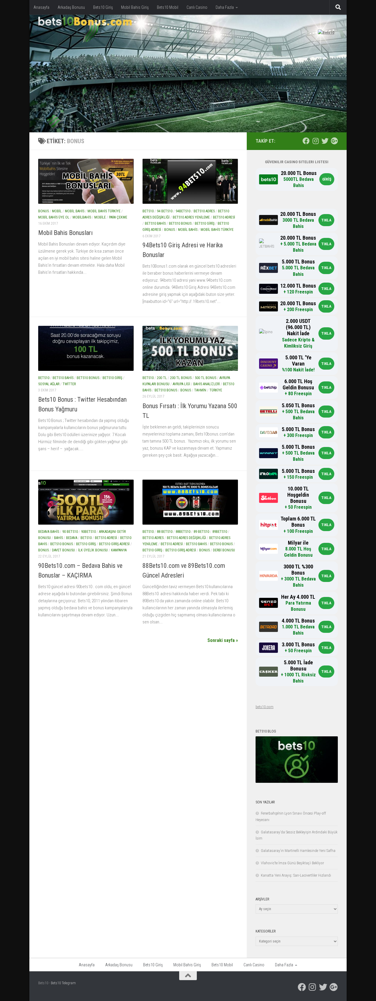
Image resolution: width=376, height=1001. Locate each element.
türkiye (215, 390)
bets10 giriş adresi (114, 544)
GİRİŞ (326, 179)
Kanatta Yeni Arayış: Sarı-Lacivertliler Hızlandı (296, 875)
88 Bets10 (164, 532)
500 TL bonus (205, 378)
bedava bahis (48, 532)
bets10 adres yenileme (191, 217)
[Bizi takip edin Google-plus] (334, 140)
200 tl (162, 378)
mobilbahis (82, 217)
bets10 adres (204, 211)
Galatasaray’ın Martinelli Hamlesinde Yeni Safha (298, 850)
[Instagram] (315, 140)
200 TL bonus (181, 378)
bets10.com (264, 707)
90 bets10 (70, 532)
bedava (71, 538)
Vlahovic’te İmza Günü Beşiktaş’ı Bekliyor (292, 863)
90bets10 (88, 532)
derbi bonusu (224, 550)
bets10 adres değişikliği (186, 538)
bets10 (148, 211)
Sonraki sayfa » (222, 640)
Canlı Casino (197, 7)
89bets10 (219, 532)
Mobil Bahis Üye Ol (53, 217)
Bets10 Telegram (63, 983)
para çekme (118, 217)
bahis (58, 538)
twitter (69, 384)
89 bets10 (201, 532)
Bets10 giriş (204, 223)
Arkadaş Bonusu (71, 7)
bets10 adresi (224, 217)
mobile (100, 217)
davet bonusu (63, 550)
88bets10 (183, 532)
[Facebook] (306, 140)
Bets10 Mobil (167, 7)
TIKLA (326, 220)
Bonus (43, 211)
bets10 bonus (180, 223)
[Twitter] (324, 140)
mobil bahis (74, 211)
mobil (57, 211)
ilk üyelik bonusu (93, 550)
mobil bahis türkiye (104, 211)
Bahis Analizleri (206, 384)
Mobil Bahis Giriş (135, 7)
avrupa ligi (181, 384)
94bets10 (183, 211)
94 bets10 (164, 211)
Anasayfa (41, 7)
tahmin (200, 390)
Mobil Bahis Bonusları (65, 232)
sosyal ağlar (48, 384)
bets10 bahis (155, 223)
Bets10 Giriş (103, 7)
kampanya (119, 550)
